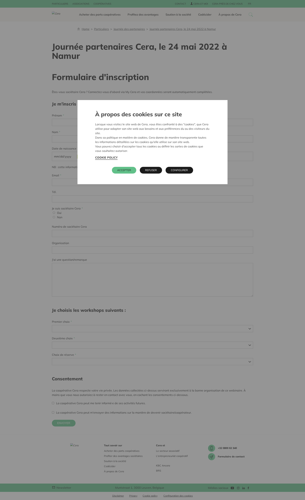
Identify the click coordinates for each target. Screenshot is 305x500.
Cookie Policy (106, 157)
